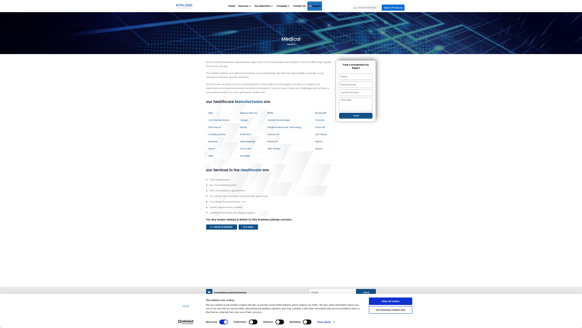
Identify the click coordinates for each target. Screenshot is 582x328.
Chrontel (319, 120)
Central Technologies (279, 120)
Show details (324, 322)
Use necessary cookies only (390, 310)
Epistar (243, 127)
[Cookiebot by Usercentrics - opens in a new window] (185, 322)
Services (243, 6)
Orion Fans (245, 148)
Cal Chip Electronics (218, 120)
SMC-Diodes (274, 148)
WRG (210, 155)
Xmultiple (245, 155)
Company (281, 6)
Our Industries (262, 6)
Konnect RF (273, 134)
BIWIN (270, 112)
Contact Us (299, 6)
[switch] (253, 321)
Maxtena (213, 141)
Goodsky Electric (217, 134)
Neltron (319, 141)
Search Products (393, 7)
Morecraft (273, 141)
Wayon (319, 148)
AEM (210, 112)
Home (231, 6)
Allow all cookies (391, 301)
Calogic (244, 120)
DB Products (214, 127)
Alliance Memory (249, 112)
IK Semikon (245, 134)
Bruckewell (320, 112)
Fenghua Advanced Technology (284, 127)
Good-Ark (320, 127)
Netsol (211, 148)
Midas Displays (247, 141)
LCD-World (320, 134)
